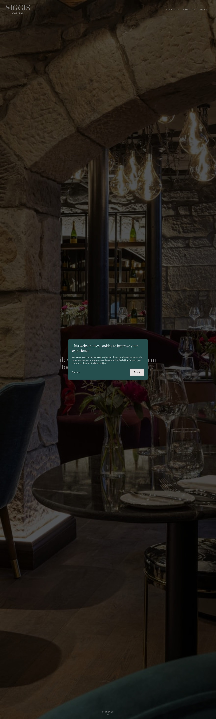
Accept (137, 372)
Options (76, 372)
